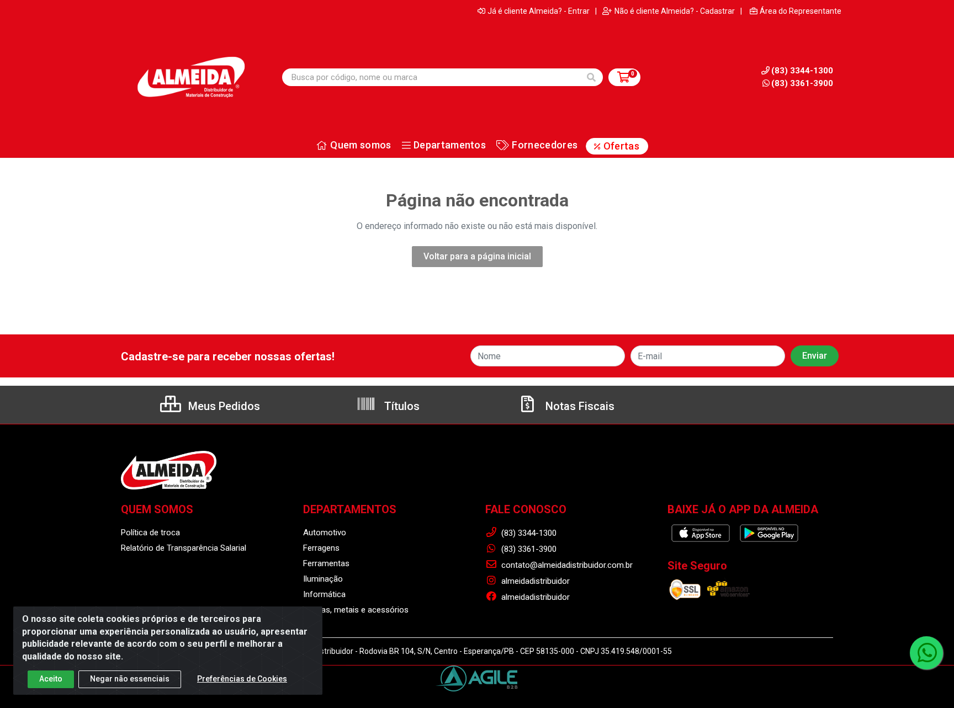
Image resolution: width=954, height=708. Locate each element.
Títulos (400, 406)
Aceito (50, 678)
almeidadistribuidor (534, 581)
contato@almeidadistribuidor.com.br (566, 565)
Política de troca (150, 532)
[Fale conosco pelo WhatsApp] (926, 652)
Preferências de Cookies (242, 678)
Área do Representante (800, 11)
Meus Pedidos (223, 406)
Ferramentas (326, 563)
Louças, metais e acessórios (356, 610)
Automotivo (324, 532)
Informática (324, 594)
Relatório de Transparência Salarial (183, 548)
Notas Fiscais (578, 406)
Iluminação (323, 579)
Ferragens (321, 548)
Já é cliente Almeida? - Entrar (538, 11)
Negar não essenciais (129, 678)
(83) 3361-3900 (802, 83)
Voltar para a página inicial (477, 256)
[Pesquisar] (591, 77)
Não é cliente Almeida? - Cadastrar (674, 11)
